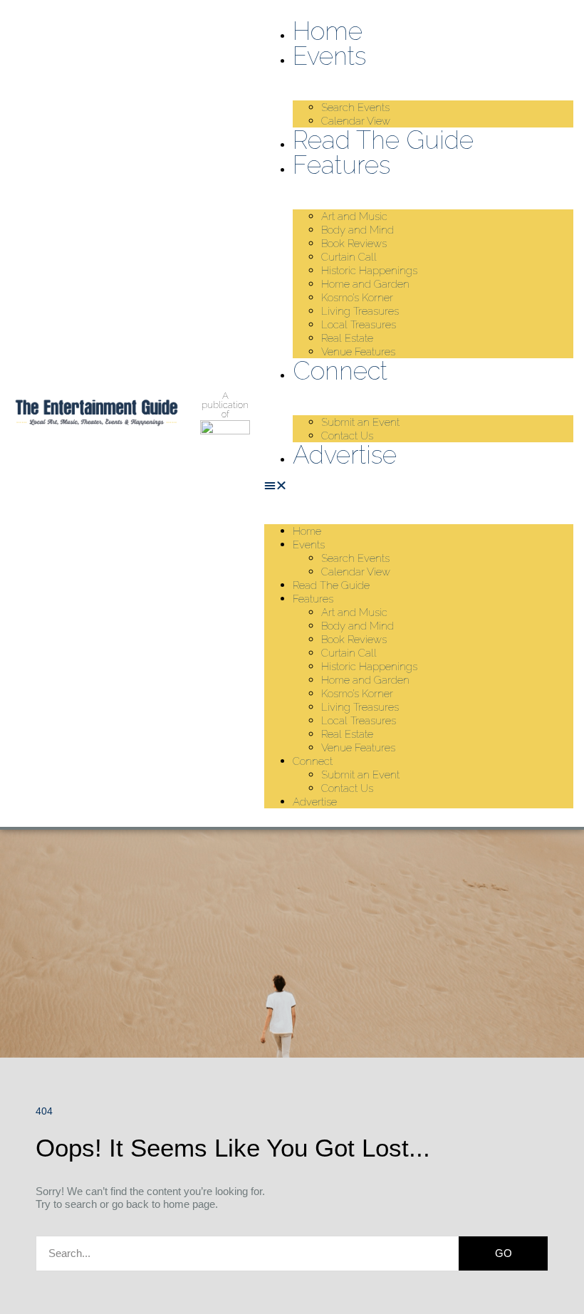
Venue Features (358, 351)
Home (328, 31)
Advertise (345, 454)
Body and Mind (357, 230)
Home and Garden (365, 284)
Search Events (355, 107)
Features (341, 164)
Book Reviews (354, 243)
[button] (418, 485)
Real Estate (347, 338)
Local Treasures (358, 324)
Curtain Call (349, 257)
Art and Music (354, 216)
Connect (340, 370)
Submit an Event (360, 422)
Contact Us (347, 435)
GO (503, 1253)
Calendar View (355, 121)
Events (329, 56)
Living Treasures (360, 311)
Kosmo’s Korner (357, 297)
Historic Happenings (369, 270)
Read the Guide (383, 140)
